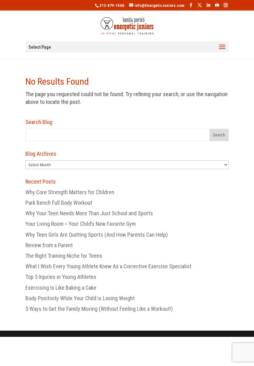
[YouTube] (217, 5)
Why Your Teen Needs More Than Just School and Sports (89, 213)
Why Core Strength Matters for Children (69, 192)
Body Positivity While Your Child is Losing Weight (80, 298)
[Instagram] (226, 5)
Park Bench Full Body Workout (58, 202)
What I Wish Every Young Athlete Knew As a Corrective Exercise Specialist (108, 266)
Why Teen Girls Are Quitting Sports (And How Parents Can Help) (96, 234)
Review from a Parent (49, 245)
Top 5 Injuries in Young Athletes (60, 277)
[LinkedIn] (208, 5)
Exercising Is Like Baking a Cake (60, 287)
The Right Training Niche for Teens (63, 255)
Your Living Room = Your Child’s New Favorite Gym (80, 224)
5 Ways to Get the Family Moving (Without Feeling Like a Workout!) (99, 309)
